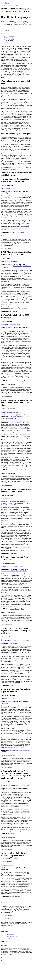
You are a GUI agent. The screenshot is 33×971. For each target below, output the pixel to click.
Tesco (11, 685)
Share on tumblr (8, 43)
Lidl (11, 553)
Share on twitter (8, 37)
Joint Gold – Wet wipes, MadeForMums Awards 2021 (15, 503)
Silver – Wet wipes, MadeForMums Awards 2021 (14, 571)
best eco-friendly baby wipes (8, 169)
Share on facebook (9, 36)
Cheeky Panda (25, 470)
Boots (16, 381)
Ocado (17, 609)
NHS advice (14, 90)
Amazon (12, 232)
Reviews (6, 3)
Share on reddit (8, 42)
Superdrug (23, 381)
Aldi (11, 311)
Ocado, (17, 232)
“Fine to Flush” (21, 155)
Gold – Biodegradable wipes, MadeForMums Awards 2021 (15, 417)
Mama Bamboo (23, 232)
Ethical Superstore (20, 750)
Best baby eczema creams (11, 936)
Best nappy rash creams (10, 938)
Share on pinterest (9, 39)
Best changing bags (9, 934)
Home (5, 2)
